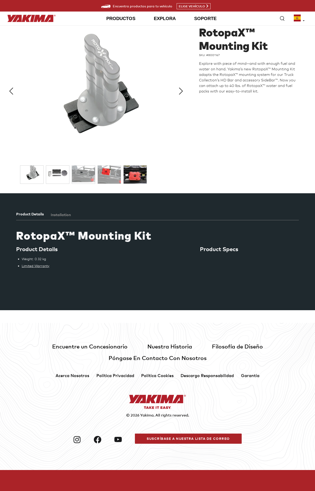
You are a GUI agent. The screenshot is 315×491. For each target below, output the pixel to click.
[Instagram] (81, 439)
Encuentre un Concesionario (90, 346)
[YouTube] (122, 439)
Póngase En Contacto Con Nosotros (158, 357)
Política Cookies (157, 375)
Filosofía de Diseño (237, 346)
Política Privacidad (115, 375)
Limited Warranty (35, 266)
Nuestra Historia (169, 346)
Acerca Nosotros (72, 375)
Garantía (250, 375)
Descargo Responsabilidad (207, 375)
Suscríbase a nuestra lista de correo (188, 438)
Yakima (147, 415)
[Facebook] (102, 439)
